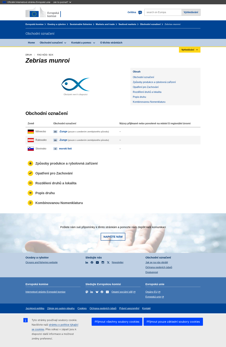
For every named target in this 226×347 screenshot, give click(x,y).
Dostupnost (151, 272)
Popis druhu (139, 97)
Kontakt (146, 308)
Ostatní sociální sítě (122, 292)
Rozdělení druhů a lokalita (147, 92)
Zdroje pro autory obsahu (61, 308)
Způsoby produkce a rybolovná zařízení (154, 82)
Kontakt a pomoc (81, 42)
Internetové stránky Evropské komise (45, 292)
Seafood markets (127, 24)
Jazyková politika (35, 308)
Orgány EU (151, 292)
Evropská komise (35, 24)
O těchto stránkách (111, 42)
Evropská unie (153, 296)
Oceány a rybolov (56, 24)
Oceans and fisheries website (42, 262)
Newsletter (117, 262)
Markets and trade (105, 24)
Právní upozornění (129, 308)
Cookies (82, 308)
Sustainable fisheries (81, 24)
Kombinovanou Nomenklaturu (149, 102)
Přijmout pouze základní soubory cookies (173, 321)
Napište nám (113, 236)
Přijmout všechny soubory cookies (117, 321)
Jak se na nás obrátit (156, 262)
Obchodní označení (150, 24)
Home (31, 42)
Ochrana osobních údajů (158, 267)
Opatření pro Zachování (146, 87)
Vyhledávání (191, 12)
